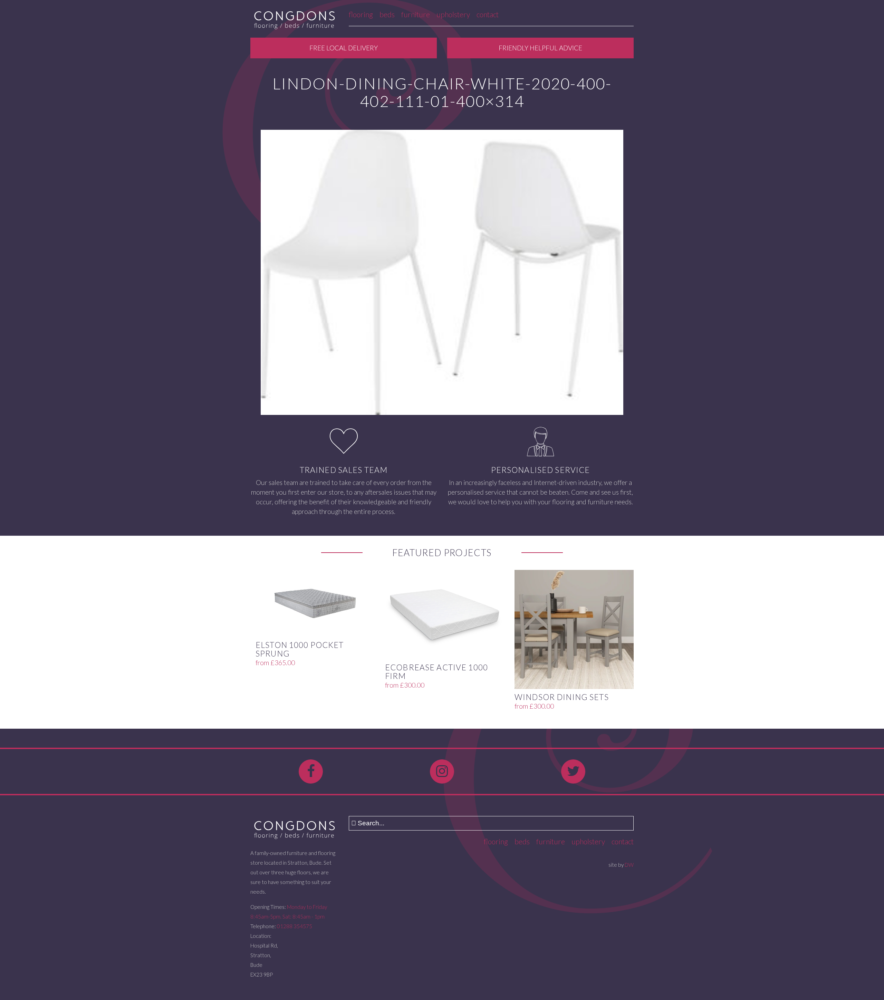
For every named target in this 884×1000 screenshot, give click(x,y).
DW (629, 865)
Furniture (415, 14)
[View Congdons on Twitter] (573, 771)
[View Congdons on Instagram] (442, 771)
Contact (488, 14)
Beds (387, 14)
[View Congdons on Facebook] (311, 771)
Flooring (361, 14)
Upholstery (453, 14)
